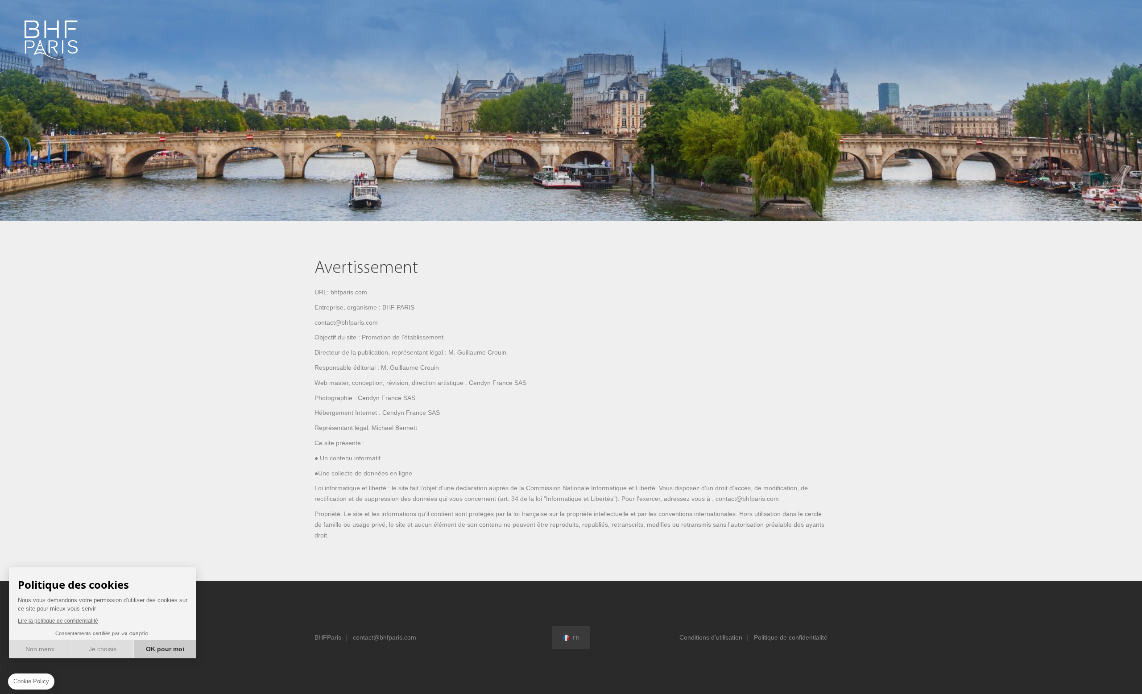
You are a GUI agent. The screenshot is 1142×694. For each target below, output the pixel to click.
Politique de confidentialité (791, 637)
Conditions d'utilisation (710, 637)
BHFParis (327, 637)
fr (576, 638)
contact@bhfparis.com (384, 637)
